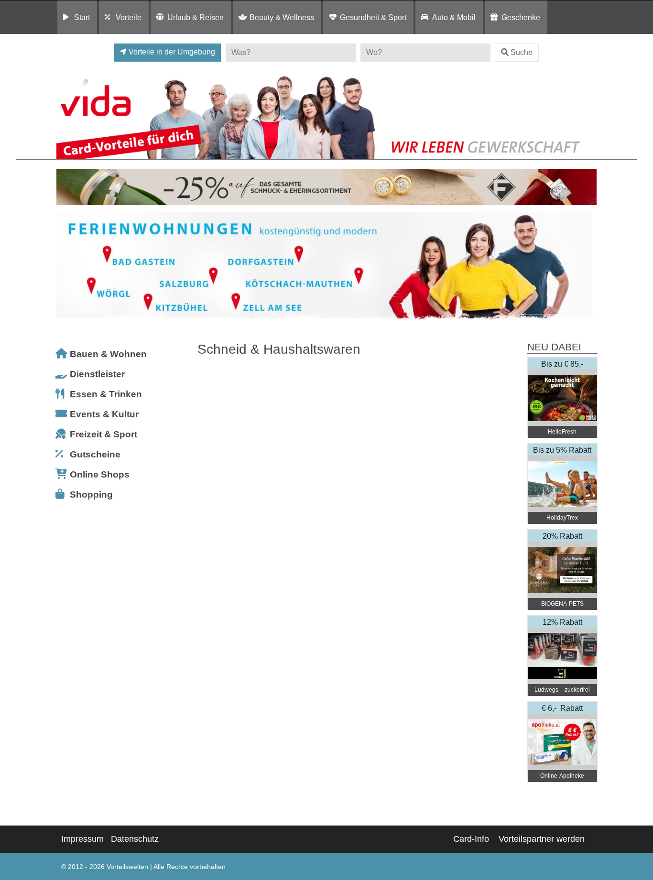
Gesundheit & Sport (373, 17)
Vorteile (128, 17)
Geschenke (520, 17)
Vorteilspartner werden (542, 839)
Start (82, 17)
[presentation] (65, 266)
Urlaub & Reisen (195, 17)
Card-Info (471, 839)
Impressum (82, 839)
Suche (522, 52)
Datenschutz (135, 839)
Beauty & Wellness (282, 17)
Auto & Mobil (454, 17)
